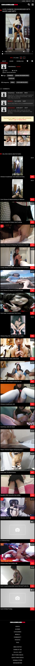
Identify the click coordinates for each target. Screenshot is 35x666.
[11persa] (4, 66)
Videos (17, 626)
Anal (12, 82)
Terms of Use (17, 649)
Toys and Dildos (22, 82)
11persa (18, 66)
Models (17, 634)
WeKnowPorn (17, 663)
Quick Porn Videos (18, 657)
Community (17, 637)
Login (23, 1)
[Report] (32, 61)
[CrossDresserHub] (9, 4)
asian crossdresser (22, 75)
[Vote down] (24, 58)
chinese (10, 75)
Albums (17, 629)
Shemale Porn (17, 660)
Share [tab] (11, 61)
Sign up (28, 1)
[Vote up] (21, 58)
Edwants (10, 101)
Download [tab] (20, 61)
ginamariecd (11, 108)
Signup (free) (22, 120)
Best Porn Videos (17, 655)
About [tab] (4, 61)
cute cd (11, 78)
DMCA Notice (17, 647)
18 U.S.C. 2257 (17, 652)
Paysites (17, 640)
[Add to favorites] (27, 61)
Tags (17, 642)
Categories (17, 632)
